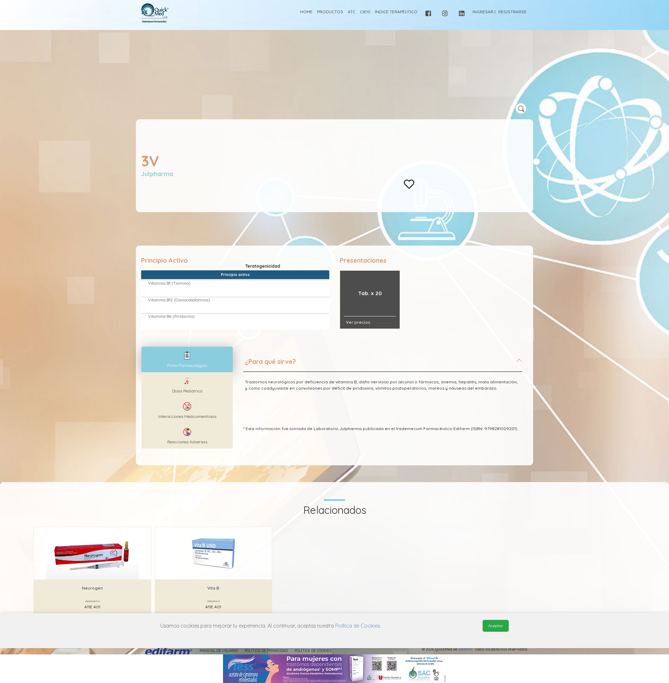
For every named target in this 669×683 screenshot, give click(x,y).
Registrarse (512, 11)
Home (306, 11)
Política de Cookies (312, 650)
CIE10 (365, 11)
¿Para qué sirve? (270, 362)
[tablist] (187, 359)
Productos (330, 11)
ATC (351, 11)
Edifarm (465, 649)
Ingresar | (483, 11)
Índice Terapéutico (396, 11)
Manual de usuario (219, 650)
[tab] (382, 364)
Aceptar (495, 625)
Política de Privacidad (266, 650)
